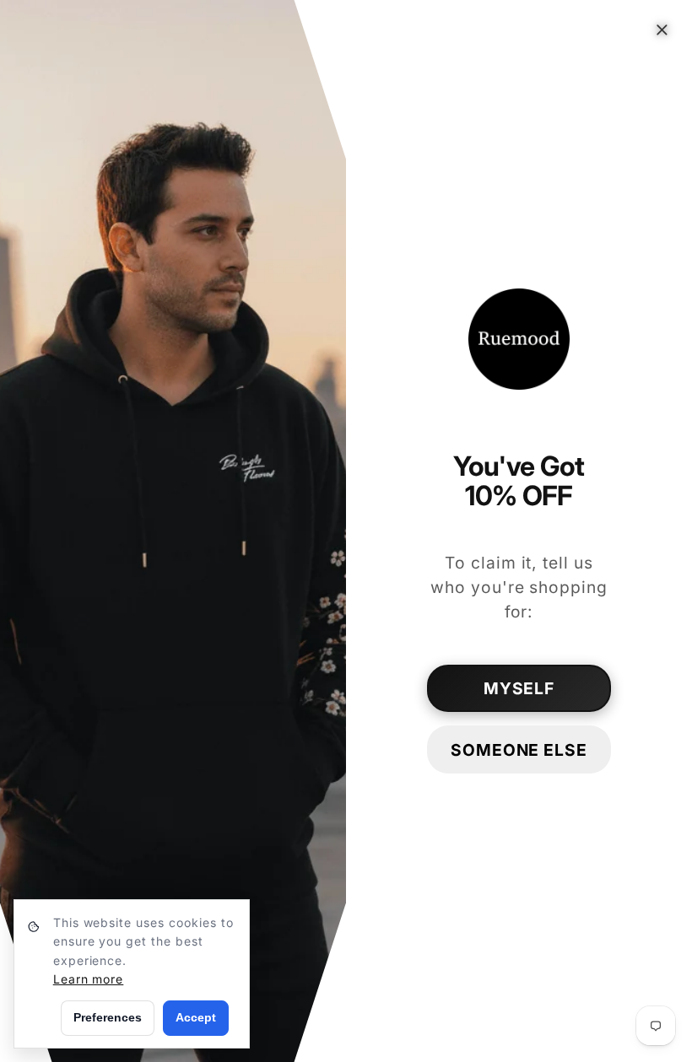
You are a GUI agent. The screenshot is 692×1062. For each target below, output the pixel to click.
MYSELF (519, 688)
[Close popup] (662, 29)
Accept (196, 1017)
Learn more (88, 979)
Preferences (107, 1017)
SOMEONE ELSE (519, 750)
